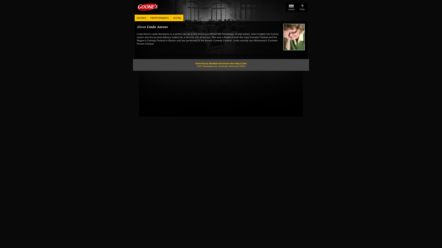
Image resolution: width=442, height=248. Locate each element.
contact (291, 9)
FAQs (302, 9)
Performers (159, 18)
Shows (141, 18)
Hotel (177, 18)
